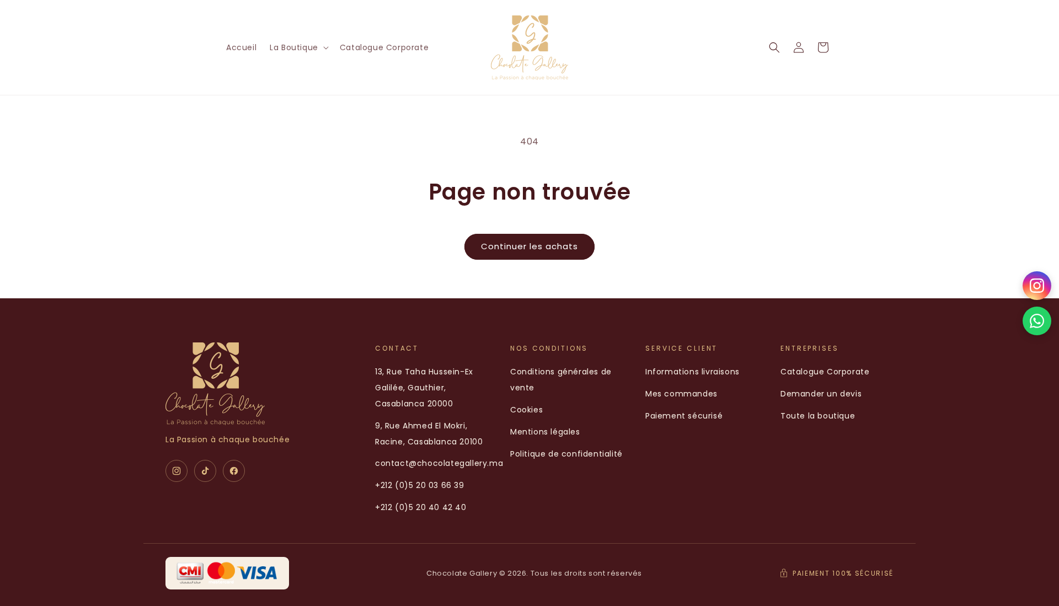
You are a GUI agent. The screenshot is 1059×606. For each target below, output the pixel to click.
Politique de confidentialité (566, 453)
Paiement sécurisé (684, 415)
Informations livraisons (692, 371)
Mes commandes (681, 393)
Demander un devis (821, 393)
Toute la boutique (817, 415)
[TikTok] (205, 471)
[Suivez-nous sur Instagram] (1037, 285)
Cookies (526, 409)
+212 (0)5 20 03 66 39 (419, 485)
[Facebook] (234, 471)
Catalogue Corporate (824, 371)
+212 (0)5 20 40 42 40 (421, 507)
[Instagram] (176, 471)
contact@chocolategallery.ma (439, 463)
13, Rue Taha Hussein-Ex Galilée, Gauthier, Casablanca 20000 (424, 387)
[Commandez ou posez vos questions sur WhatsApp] (1037, 321)
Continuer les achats (529, 246)
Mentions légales (545, 431)
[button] (298, 47)
